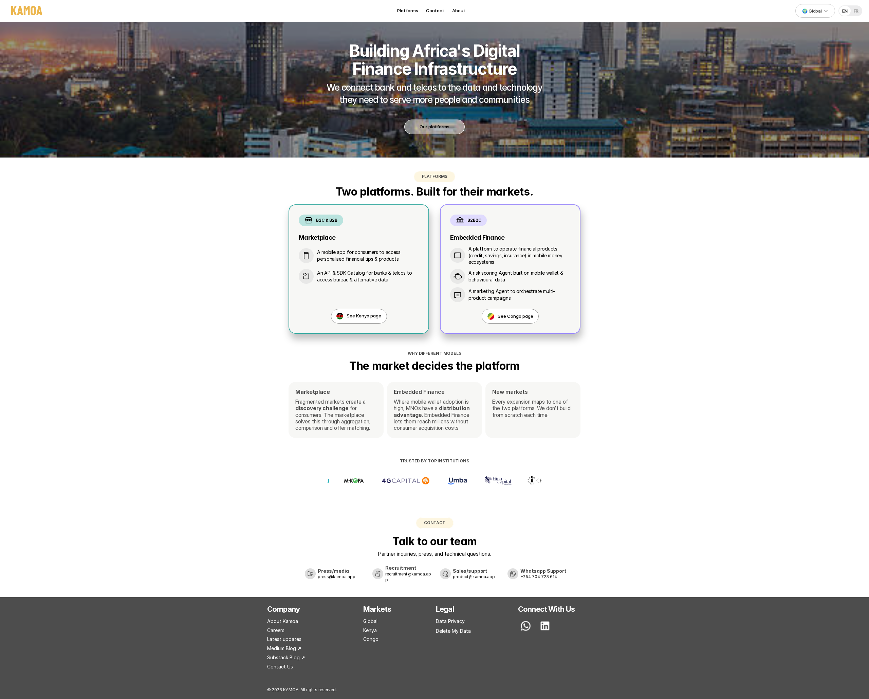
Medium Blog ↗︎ (284, 648)
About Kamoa (282, 621)
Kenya (370, 630)
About (458, 10)
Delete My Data (453, 631)
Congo (370, 639)
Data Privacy (450, 621)
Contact (435, 10)
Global (370, 621)
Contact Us (280, 666)
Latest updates (284, 639)
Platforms (407, 10)
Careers (275, 630)
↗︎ (303, 657)
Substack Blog (284, 657)
